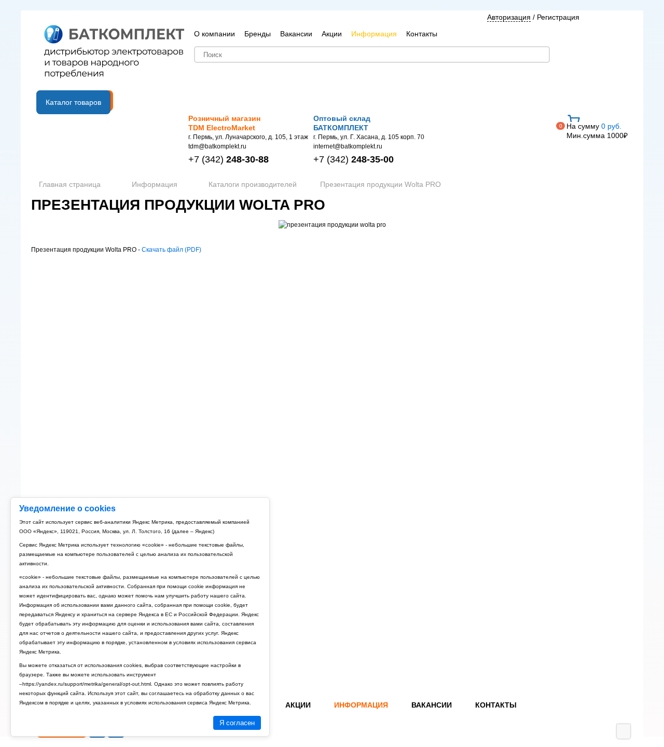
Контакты (421, 34)
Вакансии (296, 34)
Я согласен (237, 723)
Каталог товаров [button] (73, 102)
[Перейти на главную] (114, 52)
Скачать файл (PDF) (171, 249)
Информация (374, 34)
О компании (214, 34)
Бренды (257, 34)
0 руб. (597, 131)
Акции (332, 34)
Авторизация (509, 17)
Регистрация (558, 17)
